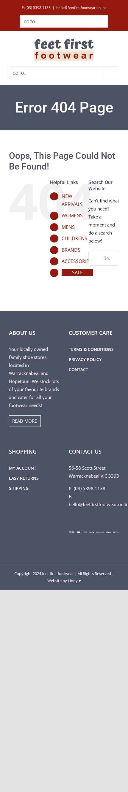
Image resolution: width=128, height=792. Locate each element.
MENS (68, 227)
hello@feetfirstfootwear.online (81, 7)
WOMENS (72, 215)
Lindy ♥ (74, 580)
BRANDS (71, 250)
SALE (77, 272)
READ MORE (24, 421)
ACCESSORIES (77, 261)
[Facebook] (70, 518)
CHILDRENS (74, 238)
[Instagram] (78, 518)
